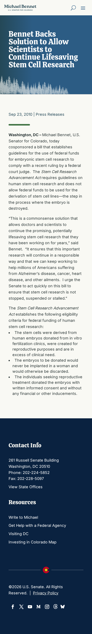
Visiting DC (18, 533)
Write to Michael (23, 517)
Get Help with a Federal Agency (37, 525)
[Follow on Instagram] (47, 606)
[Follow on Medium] (38, 606)
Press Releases (50, 114)
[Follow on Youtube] (30, 606)
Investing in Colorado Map (32, 542)
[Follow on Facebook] (13, 606)
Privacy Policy (45, 593)
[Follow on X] (21, 606)
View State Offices (26, 487)
